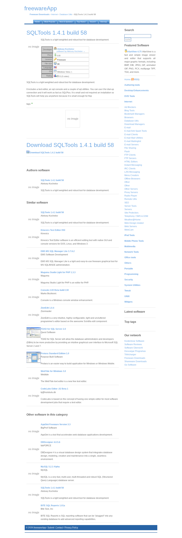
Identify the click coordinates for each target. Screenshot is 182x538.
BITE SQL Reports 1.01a (53, 505)
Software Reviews (133, 344)
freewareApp (40, 527)
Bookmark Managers (134, 114)
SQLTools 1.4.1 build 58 (52, 180)
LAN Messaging (132, 172)
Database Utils (66, 14)
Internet (54, 14)
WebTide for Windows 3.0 (53, 371)
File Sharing (130, 148)
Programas (140, 351)
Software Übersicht (133, 348)
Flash (127, 151)
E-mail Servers (131, 144)
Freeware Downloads (134, 358)
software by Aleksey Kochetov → (71, 51)
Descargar (129, 351)
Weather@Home (132, 219)
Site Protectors (131, 213)
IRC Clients (129, 168)
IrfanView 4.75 (134, 51)
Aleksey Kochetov (65, 49)
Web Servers (130, 226)
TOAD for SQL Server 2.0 (53, 329)
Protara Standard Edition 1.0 (55, 353)
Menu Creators (131, 175)
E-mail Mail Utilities (133, 138)
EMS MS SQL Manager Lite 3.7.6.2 (58, 251)
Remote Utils (130, 199)
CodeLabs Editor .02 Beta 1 (54, 389)
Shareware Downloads (135, 361)
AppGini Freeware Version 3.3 (56, 424)
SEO (126, 202)
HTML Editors (131, 161)
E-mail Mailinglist (132, 141)
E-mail (127, 127)
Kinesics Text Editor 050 (53, 230)
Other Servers (131, 189)
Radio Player (130, 195)
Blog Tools (129, 110)
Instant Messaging (133, 165)
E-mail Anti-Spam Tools (135, 131)
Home (127, 79)
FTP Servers (130, 158)
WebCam (128, 230)
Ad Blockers (130, 107)
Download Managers (134, 124)
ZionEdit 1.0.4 (47, 308)
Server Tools (130, 206)
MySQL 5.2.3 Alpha (50, 466)
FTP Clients (130, 155)
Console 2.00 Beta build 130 (55, 290)
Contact (59, 527)
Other (127, 182)
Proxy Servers (131, 192)
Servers (128, 209)
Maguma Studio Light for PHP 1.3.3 (58, 272)
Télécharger (130, 354)
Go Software (130, 365)
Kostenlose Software (134, 341)
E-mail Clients (131, 134)
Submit (51, 527)
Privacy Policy (71, 527)
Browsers (128, 117)
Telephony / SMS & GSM (136, 216)
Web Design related (134, 223)
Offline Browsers (132, 178)
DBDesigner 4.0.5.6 (50, 442)
